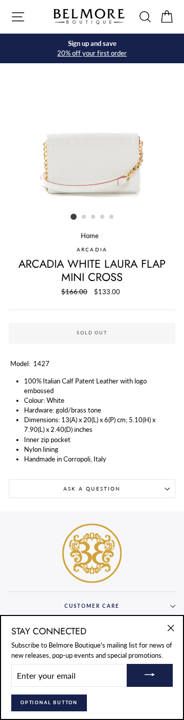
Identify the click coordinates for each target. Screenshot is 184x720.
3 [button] (93, 217)
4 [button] (102, 217)
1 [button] (74, 217)
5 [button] (111, 217)
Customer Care (92, 606)
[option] (92, 48)
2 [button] (84, 217)
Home (90, 236)
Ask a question (92, 488)
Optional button (49, 702)
